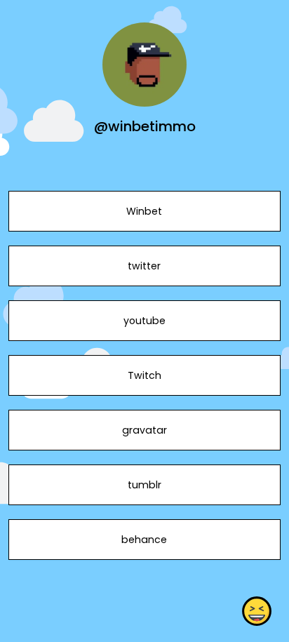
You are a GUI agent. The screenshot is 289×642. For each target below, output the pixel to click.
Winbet (144, 211)
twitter (144, 266)
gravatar (144, 430)
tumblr (144, 485)
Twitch (144, 375)
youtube (144, 321)
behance (144, 540)
